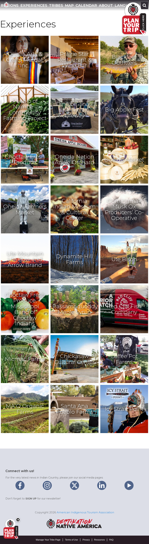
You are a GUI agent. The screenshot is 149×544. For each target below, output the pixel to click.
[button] (33, 5)
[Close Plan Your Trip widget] (18, 520)
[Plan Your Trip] (10, 529)
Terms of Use (71, 540)
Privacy (86, 540)
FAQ (111, 540)
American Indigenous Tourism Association (85, 512)
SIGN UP (31, 498)
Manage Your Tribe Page (48, 540)
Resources (99, 540)
